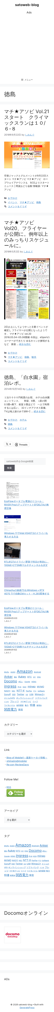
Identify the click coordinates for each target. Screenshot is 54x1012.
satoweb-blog (27, 5)
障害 (20, 709)
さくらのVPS (9, 698)
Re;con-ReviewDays (18, 764)
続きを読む (25, 344)
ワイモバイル (9, 705)
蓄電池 (39, 705)
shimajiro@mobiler (17, 761)
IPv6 (19, 687)
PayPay (29, 691)
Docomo (10, 681)
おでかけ (12, 198)
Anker (8, 676)
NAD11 (7, 691)
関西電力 (10, 709)
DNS (39, 677)
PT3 (34, 691)
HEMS (33, 682)
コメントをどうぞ (17, 206)
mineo (32, 686)
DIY (34, 677)
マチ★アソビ (27, 202)
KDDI (24, 687)
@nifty (6, 672)
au (15, 676)
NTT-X (21, 690)
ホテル (23, 420)
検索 (9, 468)
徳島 (38, 202)
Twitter (20, 694)
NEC (13, 691)
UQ (27, 695)
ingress (10, 686)
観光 (34, 357)
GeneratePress (27, 1007)
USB (31, 694)
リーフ (35, 701)
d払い (20, 682)
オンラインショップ (25, 698)
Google (27, 682)
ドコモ (6, 702)
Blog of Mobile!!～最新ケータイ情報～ (27, 757)
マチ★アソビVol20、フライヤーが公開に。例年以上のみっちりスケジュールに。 (26, 234)
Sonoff (7, 694)
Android (37, 672)
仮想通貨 (20, 705)
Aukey (22, 676)
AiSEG (13, 672)
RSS (9, 787)
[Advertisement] (27, 45)
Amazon (25, 671)
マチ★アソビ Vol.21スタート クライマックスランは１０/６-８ (26, 119)
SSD (14, 694)
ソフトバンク (41, 698)
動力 (27, 705)
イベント (12, 202)
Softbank (41, 691)
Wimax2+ (40, 694)
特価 (32, 704)
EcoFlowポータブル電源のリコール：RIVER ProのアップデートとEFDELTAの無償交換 (26, 505)
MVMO (40, 686)
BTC (29, 677)
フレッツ (14, 701)
